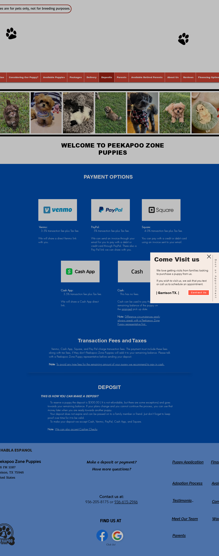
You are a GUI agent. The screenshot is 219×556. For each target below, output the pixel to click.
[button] (209, 256)
